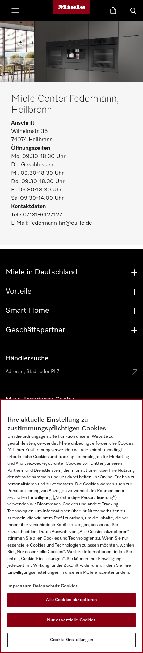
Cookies (69, 586)
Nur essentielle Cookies (71, 620)
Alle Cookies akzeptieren (71, 600)
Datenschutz (46, 586)
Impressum (19, 586)
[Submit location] (134, 372)
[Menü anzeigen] (15, 11)
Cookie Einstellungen (71, 640)
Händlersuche (27, 358)
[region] (71, 526)
